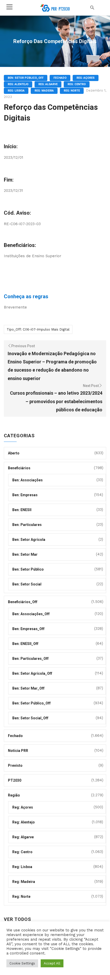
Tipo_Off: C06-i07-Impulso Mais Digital (38, 329)
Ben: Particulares (27, 525)
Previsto (15, 765)
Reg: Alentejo (18, 84)
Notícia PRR (18, 751)
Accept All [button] (52, 963)
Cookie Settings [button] (22, 963)
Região (14, 795)
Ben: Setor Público (28, 569)
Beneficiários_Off (22, 602)
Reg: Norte (72, 90)
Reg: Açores (85, 77)
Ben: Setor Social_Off (30, 718)
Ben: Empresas (25, 495)
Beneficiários (19, 468)
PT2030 (14, 780)
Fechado (60, 77)
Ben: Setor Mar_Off (28, 688)
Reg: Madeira (44, 90)
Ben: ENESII (21, 510)
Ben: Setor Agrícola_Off (32, 673)
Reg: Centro (77, 84)
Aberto (13, 453)
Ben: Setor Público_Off (25, 77)
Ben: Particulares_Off (30, 658)
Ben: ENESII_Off (25, 644)
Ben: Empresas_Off (28, 629)
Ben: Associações (27, 480)
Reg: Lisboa (16, 90)
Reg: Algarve (48, 84)
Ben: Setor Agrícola (28, 540)
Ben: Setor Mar (25, 554)
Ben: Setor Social (26, 584)
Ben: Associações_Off (31, 614)
